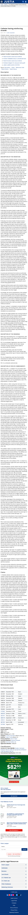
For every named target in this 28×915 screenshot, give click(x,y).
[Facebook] (11, 895)
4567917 (3, 715)
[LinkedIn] (7, 895)
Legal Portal (14, 900)
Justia (2, 4)
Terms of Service (14, 907)
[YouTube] (9, 895)
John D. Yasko (13, 739)
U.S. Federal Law (6, 877)
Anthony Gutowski (15, 740)
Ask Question (14, 796)
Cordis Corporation (11, 32)
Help (14, 905)
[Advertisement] (14, 16)
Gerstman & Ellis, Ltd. (11, 742)
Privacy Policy (14, 910)
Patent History (4, 69)
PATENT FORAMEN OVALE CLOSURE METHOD (14, 58)
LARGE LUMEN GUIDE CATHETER (11, 65)
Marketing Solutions (7, 887)
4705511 (3, 720)
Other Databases (6, 884)
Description (7, 67)
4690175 (3, 718)
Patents (5, 4)
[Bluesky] (17, 895)
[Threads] (15, 895)
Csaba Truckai (9, 737)
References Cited (20, 67)
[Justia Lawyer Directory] (20, 895)
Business (4, 871)
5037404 (3, 724)
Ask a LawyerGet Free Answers (6, 788)
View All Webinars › (14, 830)
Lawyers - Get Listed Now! (14, 854)
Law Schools (5, 874)
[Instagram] (13, 895)
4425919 (3, 713)
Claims (13, 67)
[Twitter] (19, 895)
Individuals (5, 868)
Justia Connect (14, 898)
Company (14, 903)
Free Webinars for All (7, 801)
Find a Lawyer (5, 843)
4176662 (3, 711)
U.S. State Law (6, 881)
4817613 (3, 722)
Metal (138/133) (9, 751)
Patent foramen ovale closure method (12, 56)
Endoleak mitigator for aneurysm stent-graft (14, 63)
